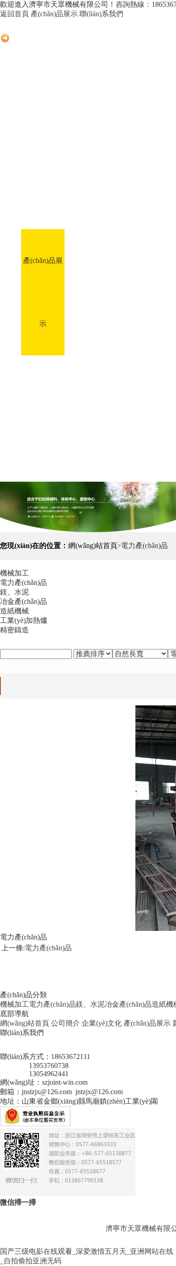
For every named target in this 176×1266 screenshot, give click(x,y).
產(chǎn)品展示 (54, 14)
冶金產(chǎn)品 (128, 1004)
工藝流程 (133, 323)
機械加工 (14, 1004)
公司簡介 (88, 197)
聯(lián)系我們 (101, 14)
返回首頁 (14, 14)
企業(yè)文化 (133, 197)
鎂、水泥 (90, 1004)
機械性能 (65, 450)
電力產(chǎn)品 (48, 948)
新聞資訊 (88, 323)
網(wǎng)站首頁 (43, 165)
